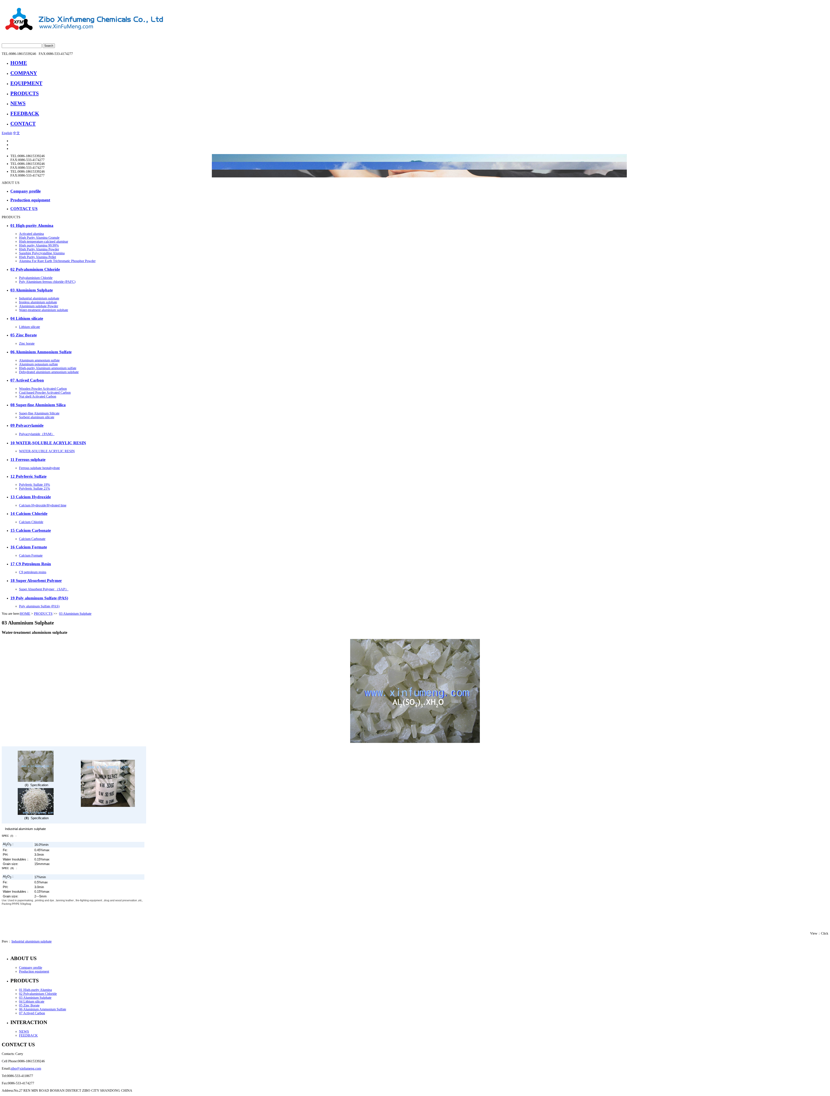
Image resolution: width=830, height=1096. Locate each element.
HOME (25, 613)
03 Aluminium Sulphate (75, 613)
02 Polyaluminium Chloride (38, 994)
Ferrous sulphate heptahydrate (39, 468)
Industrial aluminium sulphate (39, 298)
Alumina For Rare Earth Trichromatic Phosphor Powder (57, 261)
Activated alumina (31, 234)
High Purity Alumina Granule (39, 237)
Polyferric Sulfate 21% (34, 488)
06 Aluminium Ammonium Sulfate (42, 1009)
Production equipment (34, 971)
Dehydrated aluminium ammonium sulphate (49, 372)
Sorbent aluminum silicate (36, 417)
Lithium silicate (29, 327)
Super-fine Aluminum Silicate (39, 413)
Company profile (30, 967)
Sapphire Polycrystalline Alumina (42, 253)
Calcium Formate (31, 555)
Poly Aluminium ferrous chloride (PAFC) (47, 282)
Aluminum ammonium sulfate (39, 360)
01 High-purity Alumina (35, 990)
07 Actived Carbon (32, 1013)
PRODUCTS (43, 613)
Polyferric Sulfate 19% (34, 484)
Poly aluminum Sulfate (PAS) (39, 606)
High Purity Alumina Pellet (37, 257)
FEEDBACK (28, 1035)
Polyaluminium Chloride (36, 278)
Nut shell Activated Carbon (37, 396)
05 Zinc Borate (29, 1005)
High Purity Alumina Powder (39, 249)
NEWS (24, 1031)
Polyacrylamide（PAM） (36, 434)
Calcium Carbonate (32, 539)
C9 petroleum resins (32, 572)
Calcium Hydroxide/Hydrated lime (42, 505)
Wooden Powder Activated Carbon (43, 388)
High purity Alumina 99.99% (39, 245)
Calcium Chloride (31, 522)
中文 (16, 133)
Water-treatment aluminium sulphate (43, 310)
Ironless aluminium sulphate (38, 302)
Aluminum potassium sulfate (38, 364)
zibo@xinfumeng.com (26, 1068)
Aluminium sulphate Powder (38, 306)
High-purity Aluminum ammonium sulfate (47, 368)
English (7, 133)
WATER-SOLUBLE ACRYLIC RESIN (47, 451)
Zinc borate (27, 343)
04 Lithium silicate (31, 1001)
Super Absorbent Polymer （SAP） (44, 589)
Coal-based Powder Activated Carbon (45, 392)
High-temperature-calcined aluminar (43, 241)
